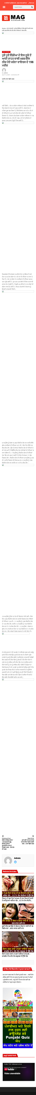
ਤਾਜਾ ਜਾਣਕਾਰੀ (10, 28)
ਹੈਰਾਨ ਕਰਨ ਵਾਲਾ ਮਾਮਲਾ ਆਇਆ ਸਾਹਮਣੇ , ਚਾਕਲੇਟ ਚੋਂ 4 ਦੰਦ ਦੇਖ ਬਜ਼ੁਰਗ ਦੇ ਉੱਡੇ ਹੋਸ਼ (16, 955)
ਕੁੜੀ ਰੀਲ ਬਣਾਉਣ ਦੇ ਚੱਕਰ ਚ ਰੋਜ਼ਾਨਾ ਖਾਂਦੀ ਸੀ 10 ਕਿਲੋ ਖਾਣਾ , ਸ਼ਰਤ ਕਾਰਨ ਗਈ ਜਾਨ (17, 927)
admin (6, 73)
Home (4, 28)
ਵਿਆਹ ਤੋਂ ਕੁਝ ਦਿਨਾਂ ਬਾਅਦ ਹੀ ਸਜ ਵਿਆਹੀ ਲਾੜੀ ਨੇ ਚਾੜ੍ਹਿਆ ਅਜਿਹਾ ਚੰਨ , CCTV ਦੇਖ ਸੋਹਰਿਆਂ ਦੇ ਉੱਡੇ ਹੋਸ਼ (17, 899)
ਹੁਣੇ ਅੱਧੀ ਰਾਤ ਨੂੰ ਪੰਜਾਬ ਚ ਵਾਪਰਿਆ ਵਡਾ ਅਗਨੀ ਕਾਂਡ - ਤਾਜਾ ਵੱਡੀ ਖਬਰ (27, 841)
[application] (19, 1072)
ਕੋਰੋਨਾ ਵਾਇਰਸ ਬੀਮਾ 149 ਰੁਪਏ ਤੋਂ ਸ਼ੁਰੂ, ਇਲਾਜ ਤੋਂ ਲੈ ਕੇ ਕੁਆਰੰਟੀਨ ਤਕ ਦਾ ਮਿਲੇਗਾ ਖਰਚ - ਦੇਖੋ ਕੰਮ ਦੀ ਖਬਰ (8, 844)
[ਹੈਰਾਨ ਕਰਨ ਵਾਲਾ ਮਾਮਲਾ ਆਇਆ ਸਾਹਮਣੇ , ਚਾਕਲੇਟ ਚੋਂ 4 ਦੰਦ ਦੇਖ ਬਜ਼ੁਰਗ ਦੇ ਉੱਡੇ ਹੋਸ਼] (18, 941)
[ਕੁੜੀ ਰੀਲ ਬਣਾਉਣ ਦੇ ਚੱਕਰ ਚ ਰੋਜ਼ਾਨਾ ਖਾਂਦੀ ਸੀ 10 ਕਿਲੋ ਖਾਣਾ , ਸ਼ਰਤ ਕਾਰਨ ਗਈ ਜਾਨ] (18, 914)
